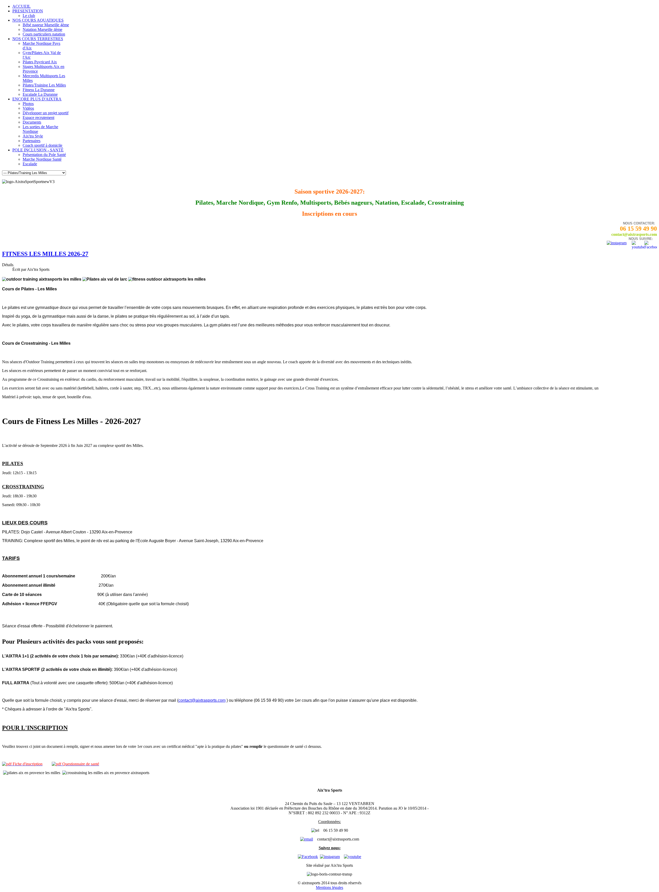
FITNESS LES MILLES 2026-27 (45, 253)
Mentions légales (329, 887)
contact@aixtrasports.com (202, 700)
